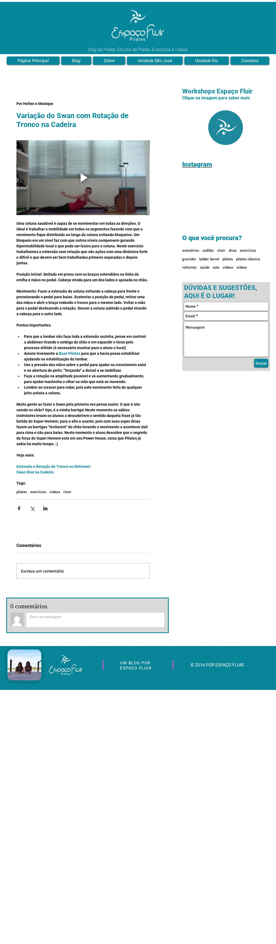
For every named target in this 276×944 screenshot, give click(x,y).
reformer (189, 267)
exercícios (38, 491)
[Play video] (83, 177)
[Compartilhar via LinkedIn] (45, 508)
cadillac (208, 250)
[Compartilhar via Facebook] (19, 508)
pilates (21, 491)
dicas (233, 250)
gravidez (189, 259)
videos (55, 491)
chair (67, 491)
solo (216, 267)
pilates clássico (248, 259)
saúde (204, 267)
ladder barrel (209, 259)
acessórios (190, 250)
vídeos (241, 267)
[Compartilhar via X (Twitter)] (32, 508)
